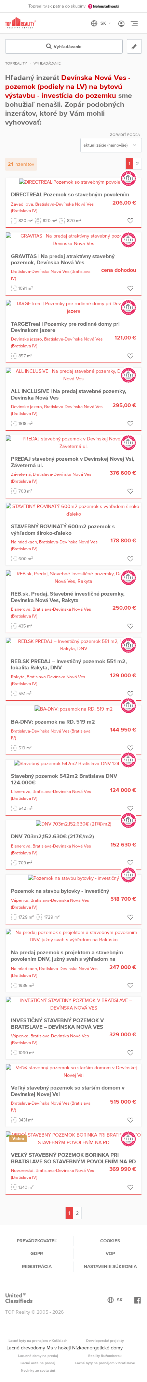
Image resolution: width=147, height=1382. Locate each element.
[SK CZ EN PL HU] (104, 23)
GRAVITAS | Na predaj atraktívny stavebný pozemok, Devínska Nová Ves (63, 259)
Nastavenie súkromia (110, 1266)
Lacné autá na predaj (38, 1363)
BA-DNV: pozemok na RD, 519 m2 (53, 721)
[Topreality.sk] (20, 23)
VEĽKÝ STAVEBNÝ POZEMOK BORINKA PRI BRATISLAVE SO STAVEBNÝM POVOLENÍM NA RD (73, 1158)
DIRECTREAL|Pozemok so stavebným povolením (70, 194)
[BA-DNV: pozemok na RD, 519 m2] (73, 709)
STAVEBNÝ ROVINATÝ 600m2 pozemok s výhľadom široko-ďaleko (63, 529)
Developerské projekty (105, 1340)
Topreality (16, 63)
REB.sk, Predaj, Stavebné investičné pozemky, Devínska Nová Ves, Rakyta (67, 596)
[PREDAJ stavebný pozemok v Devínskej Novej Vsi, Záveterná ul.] (73, 442)
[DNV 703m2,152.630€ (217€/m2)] (73, 823)
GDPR (36, 1253)
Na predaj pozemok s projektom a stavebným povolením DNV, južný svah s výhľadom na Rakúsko (67, 958)
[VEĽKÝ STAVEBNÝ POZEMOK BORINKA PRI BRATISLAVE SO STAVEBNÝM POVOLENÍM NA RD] (73, 1138)
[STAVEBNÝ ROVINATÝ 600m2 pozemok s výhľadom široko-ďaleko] (73, 510)
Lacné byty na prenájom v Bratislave (105, 1363)
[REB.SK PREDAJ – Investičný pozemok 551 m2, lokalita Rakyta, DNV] (73, 644)
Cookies (110, 1240)
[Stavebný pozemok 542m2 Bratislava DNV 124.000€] (73, 763)
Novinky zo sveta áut (38, 1370)
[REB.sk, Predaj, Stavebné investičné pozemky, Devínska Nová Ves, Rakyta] (73, 577)
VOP (110, 1253)
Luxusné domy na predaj (38, 1356)
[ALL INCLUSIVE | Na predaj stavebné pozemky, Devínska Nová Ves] (73, 374)
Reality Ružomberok (105, 1356)
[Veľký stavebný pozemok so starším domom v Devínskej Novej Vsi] (73, 1071)
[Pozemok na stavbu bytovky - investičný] (73, 878)
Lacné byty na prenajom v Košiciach (38, 1340)
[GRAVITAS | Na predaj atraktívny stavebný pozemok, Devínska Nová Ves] (73, 239)
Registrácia (37, 1266)
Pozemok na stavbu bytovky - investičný (60, 891)
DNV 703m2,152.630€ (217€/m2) (52, 836)
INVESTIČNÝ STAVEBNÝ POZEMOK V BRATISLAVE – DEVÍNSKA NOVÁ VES (57, 1023)
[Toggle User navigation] (121, 24)
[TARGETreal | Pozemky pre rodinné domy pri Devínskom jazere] (73, 307)
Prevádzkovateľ (37, 1240)
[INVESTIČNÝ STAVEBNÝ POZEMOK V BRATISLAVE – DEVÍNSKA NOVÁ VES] (73, 1003)
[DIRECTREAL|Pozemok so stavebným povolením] (73, 181)
